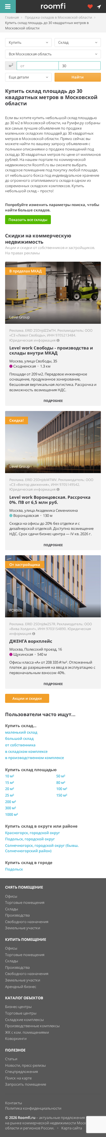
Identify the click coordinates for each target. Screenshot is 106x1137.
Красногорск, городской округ (32, 832)
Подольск (14, 869)
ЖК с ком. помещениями (27, 1032)
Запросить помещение (25, 1084)
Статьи (11, 1058)
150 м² (61, 795)
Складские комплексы (24, 1019)
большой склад (19, 738)
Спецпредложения (21, 1071)
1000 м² (11, 814)
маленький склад (21, 732)
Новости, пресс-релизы (25, 1065)
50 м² (60, 776)
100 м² (61, 788)
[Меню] (8, 6)
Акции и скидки (27, 698)
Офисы (11, 896)
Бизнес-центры (18, 1006)
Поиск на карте (18, 1078)
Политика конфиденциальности (33, 1108)
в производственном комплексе (34, 757)
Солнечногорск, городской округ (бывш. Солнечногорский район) (42, 848)
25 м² (9, 795)
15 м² (9, 782)
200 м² (10, 801)
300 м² (10, 807)
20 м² (9, 788)
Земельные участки (22, 927)
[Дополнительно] (92, 6)
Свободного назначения (26, 921)
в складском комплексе (26, 751)
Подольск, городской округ (30, 838)
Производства (17, 915)
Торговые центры (20, 1013)
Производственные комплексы (32, 1025)
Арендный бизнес (20, 986)
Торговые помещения (24, 902)
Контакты (13, 1102)
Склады (11, 908)
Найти (78, 77)
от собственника (20, 744)
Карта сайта (71, 1128)
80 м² (60, 782)
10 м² (9, 776)
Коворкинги (16, 1038)
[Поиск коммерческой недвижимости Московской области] (61, 6)
